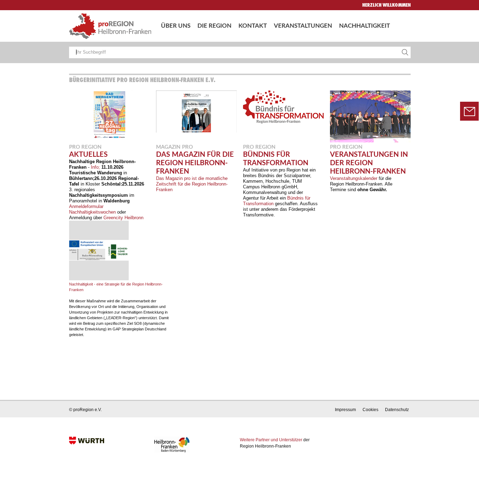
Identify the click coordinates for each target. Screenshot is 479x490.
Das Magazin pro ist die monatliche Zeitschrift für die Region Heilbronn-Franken (192, 184)
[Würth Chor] (370, 140)
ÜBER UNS (175, 26)
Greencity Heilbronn (123, 217)
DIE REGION (214, 26)
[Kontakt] (469, 111)
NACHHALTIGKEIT (364, 26)
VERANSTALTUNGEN (303, 26)
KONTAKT (252, 26)
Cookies (370, 409)
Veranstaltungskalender (353, 178)
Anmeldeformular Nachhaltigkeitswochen (92, 209)
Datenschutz (397, 409)
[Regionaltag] (109, 137)
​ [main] (238, 207)
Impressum (345, 409)
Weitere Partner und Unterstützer (271, 439)
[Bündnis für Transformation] (283, 122)
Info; (95, 167)
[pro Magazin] (196, 131)
